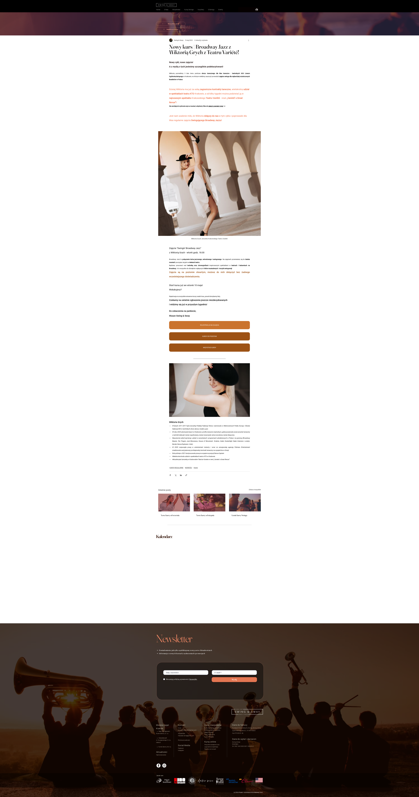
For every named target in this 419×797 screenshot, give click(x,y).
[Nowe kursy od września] (174, 502)
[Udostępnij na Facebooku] (170, 475)
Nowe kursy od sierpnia (205, 515)
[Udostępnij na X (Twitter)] (175, 475)
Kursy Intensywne (209, 734)
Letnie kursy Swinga (239, 515)
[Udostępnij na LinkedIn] (181, 475)
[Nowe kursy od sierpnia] (209, 503)
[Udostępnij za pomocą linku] (186, 475)
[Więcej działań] (248, 40)
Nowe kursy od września (170, 515)
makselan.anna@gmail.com (186, 735)
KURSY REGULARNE (176, 468)
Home (196, 468)
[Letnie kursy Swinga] (245, 502)
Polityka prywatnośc (184, 740)
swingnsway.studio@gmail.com (187, 730)
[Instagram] (164, 766)
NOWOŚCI (188, 468)
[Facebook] (158, 766)
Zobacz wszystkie (255, 489)
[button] (211, 747)
